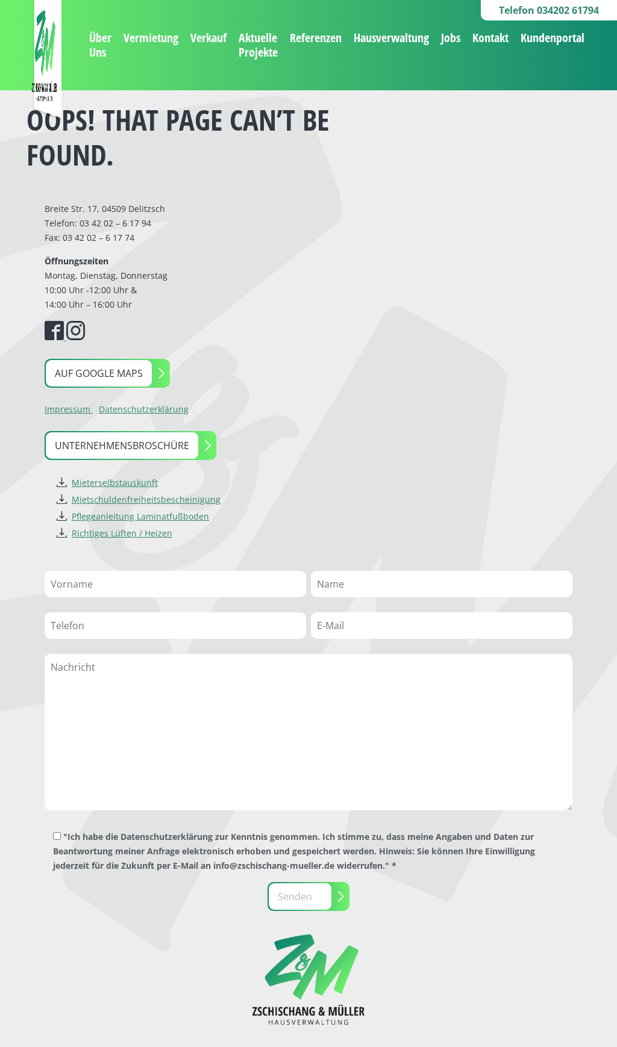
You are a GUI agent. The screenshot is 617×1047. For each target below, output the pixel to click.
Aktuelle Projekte (258, 45)
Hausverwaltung (391, 38)
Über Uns (100, 45)
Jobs (450, 38)
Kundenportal (552, 38)
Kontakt (490, 38)
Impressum (69, 409)
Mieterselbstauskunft (115, 482)
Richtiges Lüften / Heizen (122, 533)
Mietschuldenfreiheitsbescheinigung (146, 499)
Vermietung (151, 38)
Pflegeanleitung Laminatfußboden (140, 516)
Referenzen (316, 38)
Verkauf (208, 38)
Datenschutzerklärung (144, 409)
